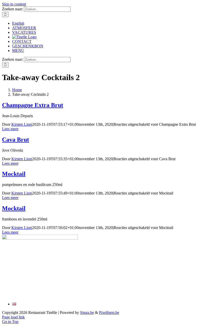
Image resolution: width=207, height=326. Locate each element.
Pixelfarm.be (109, 312)
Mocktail (13, 174)
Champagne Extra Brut (32, 105)
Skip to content (14, 4)
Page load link (13, 317)
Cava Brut (15, 139)
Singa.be (87, 312)
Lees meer (10, 129)
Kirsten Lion (21, 124)
